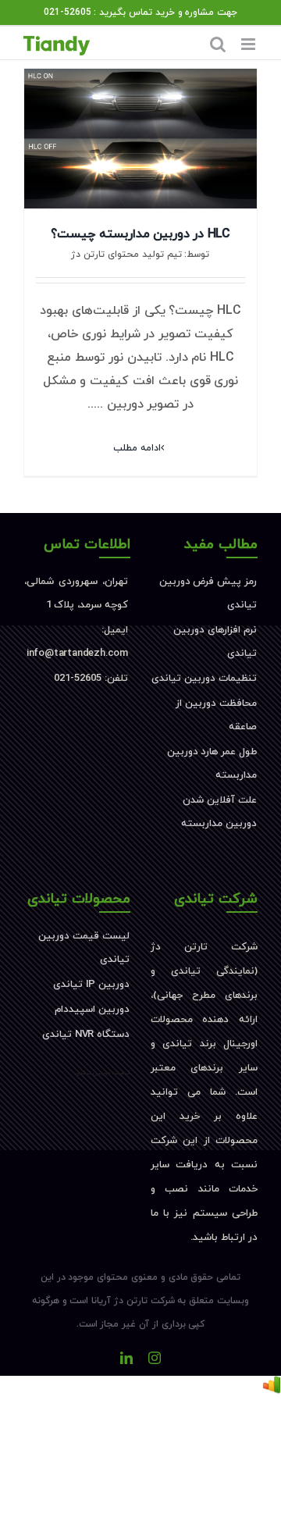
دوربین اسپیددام (92, 1010)
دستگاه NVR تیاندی (86, 1035)
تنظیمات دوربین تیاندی (204, 679)
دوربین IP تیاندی (91, 985)
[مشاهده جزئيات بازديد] (271, 1387)
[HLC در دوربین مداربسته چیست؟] (140, 138)
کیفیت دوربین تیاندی (103, 1073)
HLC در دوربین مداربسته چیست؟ (140, 234)
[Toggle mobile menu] (249, 44)
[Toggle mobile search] (218, 44)
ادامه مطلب (137, 448)
